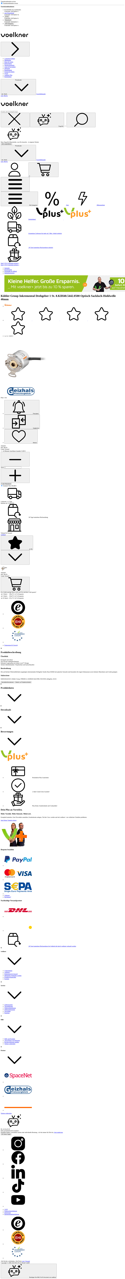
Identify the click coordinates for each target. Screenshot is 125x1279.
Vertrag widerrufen (9, 1044)
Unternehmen (8, 970)
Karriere (6, 979)
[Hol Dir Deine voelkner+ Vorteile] (63, 219)
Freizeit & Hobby (9, 72)
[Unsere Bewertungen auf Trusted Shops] (18, 614)
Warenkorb (8, 20)
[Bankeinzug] (18, 894)
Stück (2, 467)
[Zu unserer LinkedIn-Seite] (18, 1178)
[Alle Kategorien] (15, 184)
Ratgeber (7, 1013)
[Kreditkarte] (18, 879)
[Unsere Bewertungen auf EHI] (18, 628)
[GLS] (18, 930)
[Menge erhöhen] (15, 459)
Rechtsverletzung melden (11, 1042)
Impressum (7, 1212)
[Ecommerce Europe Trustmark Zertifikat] (18, 642)
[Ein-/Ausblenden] (15, 557)
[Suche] (81, 120)
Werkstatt (7, 68)
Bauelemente (8, 70)
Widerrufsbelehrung (10, 1008)
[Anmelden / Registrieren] (15, 176)
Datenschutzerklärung (10, 1211)
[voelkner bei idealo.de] (18, 1110)
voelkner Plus (8, 75)
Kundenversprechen (10, 977)
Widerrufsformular (9, 1009)
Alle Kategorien (9, 23)
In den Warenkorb (6, 484)
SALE (6, 73)
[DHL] (18, 916)
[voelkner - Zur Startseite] (14, 41)
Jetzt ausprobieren (6, 144)
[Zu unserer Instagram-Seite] (18, 1150)
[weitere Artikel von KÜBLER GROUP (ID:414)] (8, 306)
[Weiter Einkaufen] (15, 49)
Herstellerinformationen (7, 682)
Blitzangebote (100, 205)
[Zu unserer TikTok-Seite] (18, 1192)
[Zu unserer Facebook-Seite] (18, 1164)
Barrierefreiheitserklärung (11, 1214)
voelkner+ (7, 972)
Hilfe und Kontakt (9, 1039)
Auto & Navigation (10, 67)
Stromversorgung (9, 65)
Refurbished (7, 77)
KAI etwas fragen (6, 1134)
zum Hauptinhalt (9, 13)
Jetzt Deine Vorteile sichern (8, 820)
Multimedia (7, 60)
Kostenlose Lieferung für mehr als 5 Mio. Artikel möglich (45, 233)
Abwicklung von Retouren (12, 1040)
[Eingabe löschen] (15, 120)
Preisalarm (36, 413)
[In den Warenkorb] (15, 584)
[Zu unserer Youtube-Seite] (18, 1206)
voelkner (3, 534)
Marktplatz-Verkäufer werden (12, 975)
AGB (6, 1209)
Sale (67, 205)
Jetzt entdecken (58, 1132)
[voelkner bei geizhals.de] (18, 1096)
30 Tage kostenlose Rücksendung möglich (40, 247)
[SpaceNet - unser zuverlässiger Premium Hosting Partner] (18, 1082)
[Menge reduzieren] (15, 475)
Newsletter (7, 1011)
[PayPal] (18, 865)
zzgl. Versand (26, 1261)
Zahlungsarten (8, 1004)
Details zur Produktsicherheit (23, 682)
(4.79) (30, 549)
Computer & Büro (9, 58)
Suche (7, 16)
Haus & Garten (8, 62)
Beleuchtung (8, 63)
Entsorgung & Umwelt (11, 645)
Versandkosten (8, 1006)
